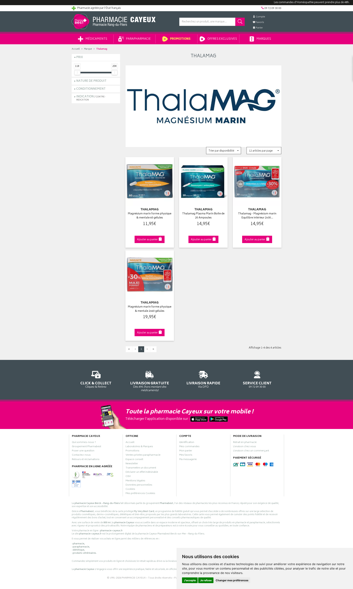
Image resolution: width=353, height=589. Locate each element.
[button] (223, 150)
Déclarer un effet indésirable (142, 472)
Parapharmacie (138, 39)
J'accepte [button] (190, 580)
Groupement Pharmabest (86, 447)
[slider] (77, 72)
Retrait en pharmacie (245, 443)
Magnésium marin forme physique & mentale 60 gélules (149, 216)
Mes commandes (189, 447)
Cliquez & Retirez (95, 385)
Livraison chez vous (244, 447)
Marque (88, 49)
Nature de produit (91, 81)
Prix (79, 57)
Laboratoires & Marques (139, 447)
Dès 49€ (149, 386)
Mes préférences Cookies (140, 494)
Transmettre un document (141, 468)
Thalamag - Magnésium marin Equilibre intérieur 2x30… (257, 216)
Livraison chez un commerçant (251, 451)
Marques (263, 39)
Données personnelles (139, 485)
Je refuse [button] (206, 580)
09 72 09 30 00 (257, 385)
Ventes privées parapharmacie (143, 455)
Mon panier (185, 451)
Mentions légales (135, 481)
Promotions (180, 39)
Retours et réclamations (85, 460)
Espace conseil (134, 460)
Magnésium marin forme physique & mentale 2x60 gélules (149, 309)
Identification (186, 443)
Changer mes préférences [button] (232, 580)
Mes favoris (185, 455)
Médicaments (96, 39)
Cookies (130, 489)
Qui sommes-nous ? (84, 443)
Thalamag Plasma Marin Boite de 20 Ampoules (203, 216)
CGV (128, 477)
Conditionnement (91, 89)
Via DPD (203, 385)
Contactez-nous (81, 455)
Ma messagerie (188, 460)
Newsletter (132, 464)
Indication (91, 98)
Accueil (76, 49)
